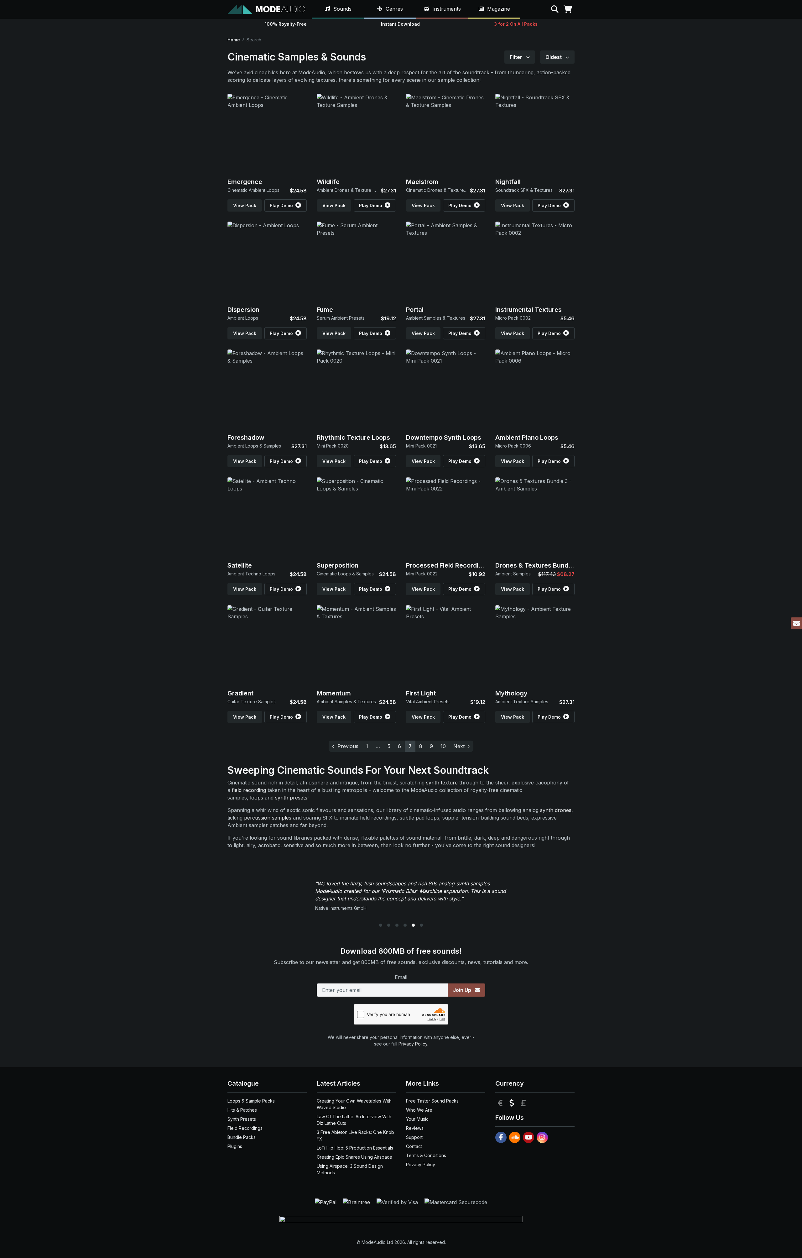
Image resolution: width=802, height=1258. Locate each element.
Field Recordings (245, 1128)
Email (401, 977)
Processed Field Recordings (448, 565)
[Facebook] (501, 1137)
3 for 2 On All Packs (516, 24)
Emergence (244, 182)
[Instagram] (542, 1137)
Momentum (334, 693)
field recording (249, 790)
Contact (414, 1146)
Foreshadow (245, 437)
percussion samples (267, 818)
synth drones (555, 810)
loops (256, 797)
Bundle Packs (241, 1137)
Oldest (554, 57)
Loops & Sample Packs (251, 1100)
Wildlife (328, 182)
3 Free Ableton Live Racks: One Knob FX (355, 1135)
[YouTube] (528, 1137)
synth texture (442, 782)
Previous (347, 746)
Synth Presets (241, 1119)
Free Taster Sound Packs (432, 1100)
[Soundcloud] (514, 1137)
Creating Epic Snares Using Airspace (354, 1157)
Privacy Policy (412, 1043)
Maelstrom (422, 182)
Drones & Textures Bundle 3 (537, 565)
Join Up (462, 990)
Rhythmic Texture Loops (353, 437)
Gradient (240, 693)
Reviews (415, 1128)
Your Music (417, 1119)
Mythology (511, 693)
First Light (421, 693)
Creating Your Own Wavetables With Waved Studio (354, 1104)
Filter (516, 57)
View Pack (244, 205)
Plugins (234, 1146)
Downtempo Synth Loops (443, 437)
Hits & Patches (242, 1110)
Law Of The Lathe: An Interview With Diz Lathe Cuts (354, 1120)
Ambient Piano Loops (526, 437)
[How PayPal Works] (326, 1202)
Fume (325, 309)
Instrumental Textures (528, 309)
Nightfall (508, 182)
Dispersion (243, 309)
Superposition (337, 565)
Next (459, 746)
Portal (415, 309)
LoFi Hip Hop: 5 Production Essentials (355, 1148)
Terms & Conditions (426, 1155)
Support (414, 1137)
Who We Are (419, 1110)
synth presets (291, 797)
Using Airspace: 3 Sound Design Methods (350, 1169)
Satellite (239, 565)
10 (443, 746)
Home (233, 39)
